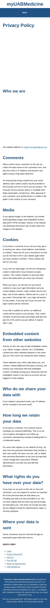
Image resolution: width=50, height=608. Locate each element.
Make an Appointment (16, 564)
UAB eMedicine (13, 567)
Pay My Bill (12, 560)
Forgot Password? (15, 554)
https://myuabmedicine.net (35, 147)
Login (9, 551)
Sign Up (10, 557)
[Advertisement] (25, 57)
